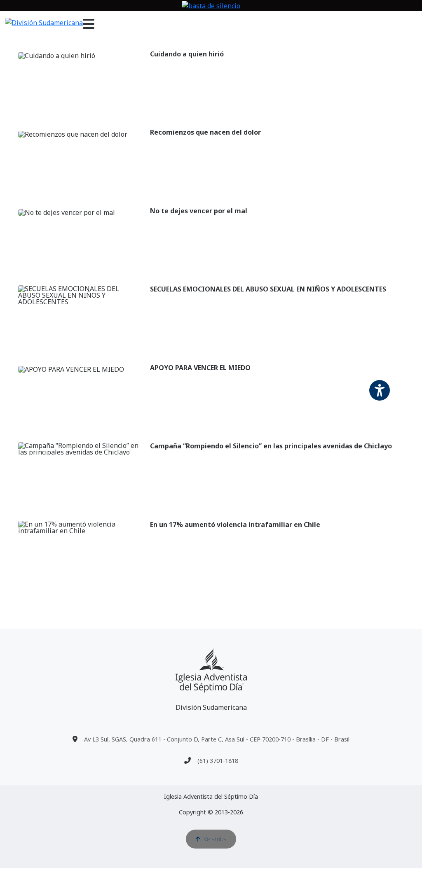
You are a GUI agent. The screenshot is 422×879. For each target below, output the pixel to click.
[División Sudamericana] (211, 670)
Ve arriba (215, 839)
